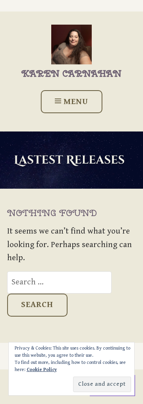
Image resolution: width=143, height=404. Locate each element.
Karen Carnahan (71, 73)
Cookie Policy (42, 369)
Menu (76, 101)
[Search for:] (59, 282)
